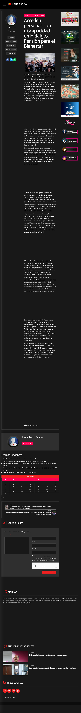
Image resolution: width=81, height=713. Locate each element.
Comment (7, 535)
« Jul (2, 497)
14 (38, 487)
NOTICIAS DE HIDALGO (11, 49)
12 (21, 487)
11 (13, 487)
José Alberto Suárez (11, 27)
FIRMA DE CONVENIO (11, 41)
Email (33, 542)
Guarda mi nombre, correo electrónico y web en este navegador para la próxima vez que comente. (44, 558)
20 (30, 489)
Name (33, 535)
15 (47, 487)
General (27, 15)
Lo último (35, 15)
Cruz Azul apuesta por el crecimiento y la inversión (19, 472)
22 (47, 489)
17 (5, 489)
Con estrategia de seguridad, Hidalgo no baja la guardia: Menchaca (24, 461)
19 (21, 489)
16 (55, 487)
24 (5, 491)
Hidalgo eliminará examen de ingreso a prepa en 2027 (20, 459)
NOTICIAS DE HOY (11, 53)
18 (13, 489)
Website (34, 549)
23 (55, 489)
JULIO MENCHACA (11, 45)
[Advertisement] (40, 114)
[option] (40, 62)
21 (38, 489)
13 (30, 487)
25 (13, 491)
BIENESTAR (11, 37)
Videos (42, 15)
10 (5, 487)
